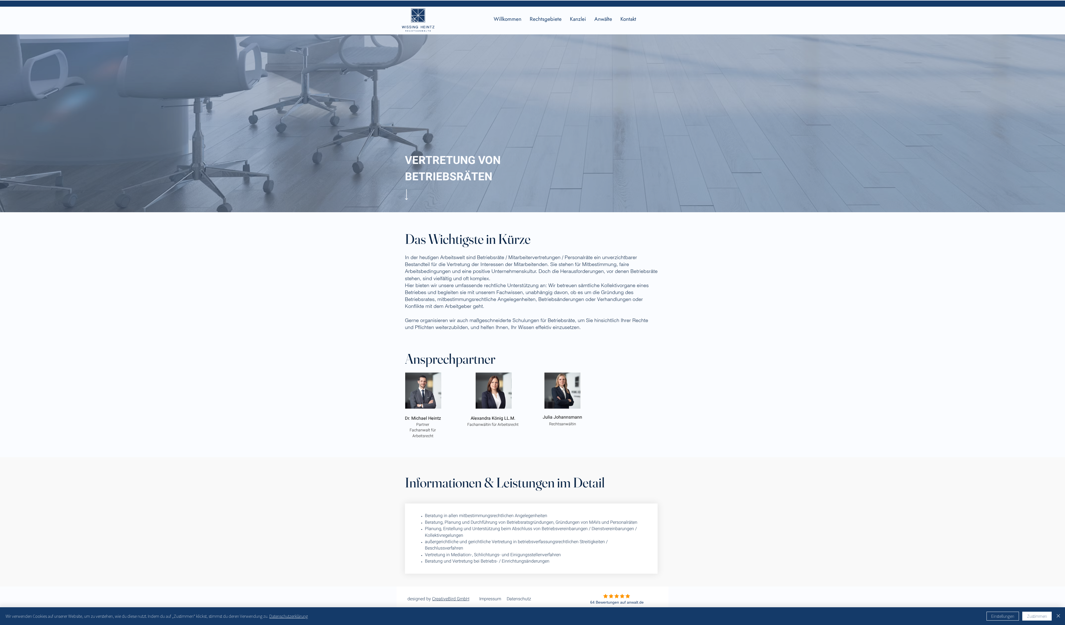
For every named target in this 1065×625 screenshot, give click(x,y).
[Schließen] (1058, 616)
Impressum (490, 599)
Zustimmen (1037, 616)
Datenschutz (519, 599)
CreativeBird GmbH (450, 599)
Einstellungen (1002, 616)
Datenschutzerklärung (288, 616)
